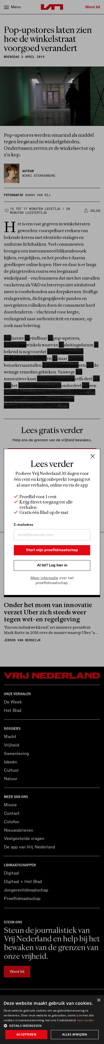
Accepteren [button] (26, 1034)
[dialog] (52, 1019)
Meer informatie (44, 578)
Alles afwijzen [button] (74, 1034)
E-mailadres (23, 525)
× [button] (98, 1000)
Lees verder (85, 1020)
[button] (52, 1025)
